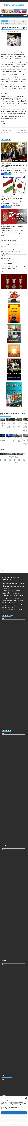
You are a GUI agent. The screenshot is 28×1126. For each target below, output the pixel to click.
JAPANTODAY (7, 579)
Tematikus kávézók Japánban (8, 258)
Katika (16, 31)
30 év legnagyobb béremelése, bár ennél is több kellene (6, 132)
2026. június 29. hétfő (6, 163)
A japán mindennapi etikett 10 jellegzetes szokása (13, 271)
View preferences (14, 1121)
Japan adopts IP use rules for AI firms (11, 598)
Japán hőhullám (4, 256)
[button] (26, 1098)
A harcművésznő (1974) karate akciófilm (10, 261)
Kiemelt (6, 126)
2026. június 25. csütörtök (7, 224)
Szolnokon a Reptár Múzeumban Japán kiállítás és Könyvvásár (21, 132)
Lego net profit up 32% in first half (10, 593)
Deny (14, 1117)
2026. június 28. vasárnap (7, 196)
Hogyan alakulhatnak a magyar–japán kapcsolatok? (13, 249)
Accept (14, 1113)
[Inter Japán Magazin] (14, 13)
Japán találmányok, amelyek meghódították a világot (13, 266)
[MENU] (26, 15)
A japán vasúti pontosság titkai (8, 268)
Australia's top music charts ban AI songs (12, 604)
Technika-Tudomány (12, 126)
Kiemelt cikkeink (8, 174)
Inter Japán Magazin (14, 5)
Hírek (3, 126)
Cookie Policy (13, 1124)
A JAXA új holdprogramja (6, 263)
